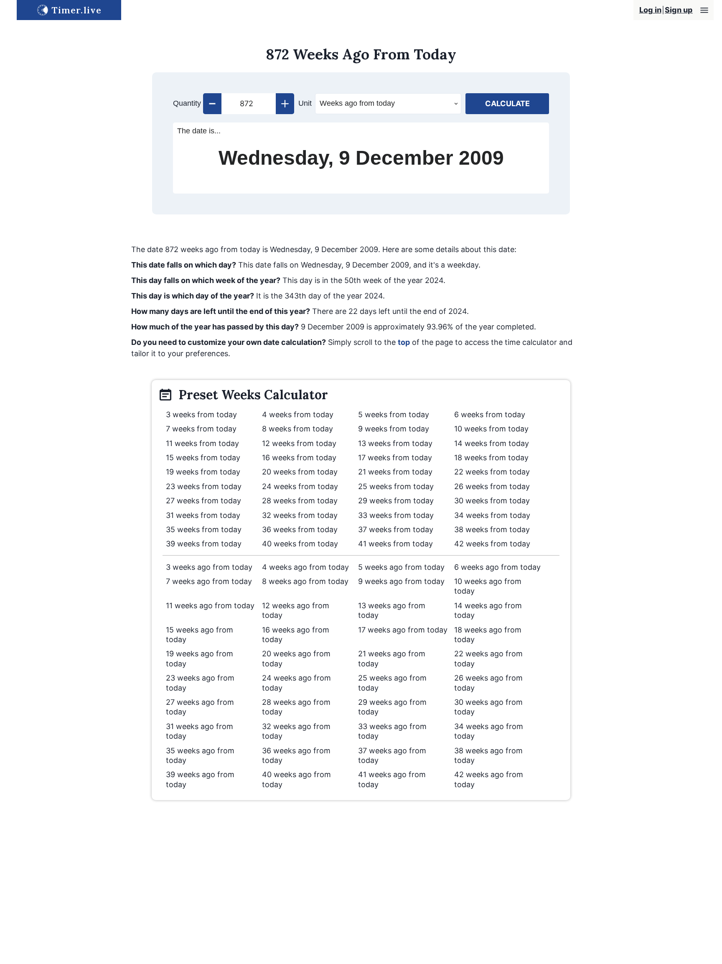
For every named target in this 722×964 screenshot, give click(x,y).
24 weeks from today (300, 486)
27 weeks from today (203, 500)
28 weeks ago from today (296, 707)
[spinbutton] (248, 103)
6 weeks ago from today (497, 567)
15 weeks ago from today (199, 634)
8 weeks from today (297, 428)
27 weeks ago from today (200, 707)
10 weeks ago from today (487, 586)
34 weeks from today (492, 515)
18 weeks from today (491, 457)
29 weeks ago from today (392, 707)
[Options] (704, 10)
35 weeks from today (204, 529)
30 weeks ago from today (488, 707)
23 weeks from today (204, 486)
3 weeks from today (201, 414)
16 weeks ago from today (295, 634)
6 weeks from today (489, 414)
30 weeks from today (492, 500)
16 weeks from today (299, 457)
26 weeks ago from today (488, 682)
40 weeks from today (300, 543)
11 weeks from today (202, 443)
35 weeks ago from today (200, 755)
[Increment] (285, 103)
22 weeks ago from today (488, 658)
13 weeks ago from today (391, 610)
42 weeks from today (492, 543)
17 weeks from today (395, 457)
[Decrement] (212, 103)
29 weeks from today (396, 500)
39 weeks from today (204, 543)
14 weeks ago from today (488, 610)
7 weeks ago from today (209, 581)
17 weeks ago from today (402, 629)
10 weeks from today (491, 428)
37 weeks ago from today (392, 755)
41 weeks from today (395, 543)
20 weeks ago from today (296, 658)
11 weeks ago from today (210, 605)
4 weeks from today (297, 414)
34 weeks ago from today (488, 731)
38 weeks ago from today (488, 755)
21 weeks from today (395, 471)
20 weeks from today (300, 471)
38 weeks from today (492, 529)
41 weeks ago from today (392, 779)
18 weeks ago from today (487, 634)
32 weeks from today (300, 515)
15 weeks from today (203, 457)
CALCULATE (507, 103)
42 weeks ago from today (488, 779)
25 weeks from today (396, 486)
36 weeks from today (300, 529)
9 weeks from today (393, 428)
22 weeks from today (492, 471)
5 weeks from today (393, 414)
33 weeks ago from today (392, 731)
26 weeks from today (492, 486)
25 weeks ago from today (392, 682)
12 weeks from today (299, 443)
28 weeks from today (300, 500)
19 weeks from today (203, 471)
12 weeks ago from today (295, 610)
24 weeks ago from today (296, 682)
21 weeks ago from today (391, 658)
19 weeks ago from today (199, 658)
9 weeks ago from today (401, 581)
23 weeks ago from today (200, 682)
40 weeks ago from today (296, 779)
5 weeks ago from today (401, 567)
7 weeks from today (201, 428)
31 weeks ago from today (199, 731)
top (404, 342)
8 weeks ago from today (305, 581)
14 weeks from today (491, 443)
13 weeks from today (395, 443)
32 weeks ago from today (296, 731)
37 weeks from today (395, 529)
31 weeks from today (203, 515)
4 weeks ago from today (305, 567)
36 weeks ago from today (296, 755)
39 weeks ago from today (200, 779)
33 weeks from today (396, 515)
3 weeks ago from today (209, 567)
